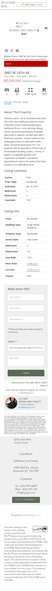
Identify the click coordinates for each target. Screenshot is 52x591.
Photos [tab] (17, 102)
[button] (26, 500)
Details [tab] (8, 102)
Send (26, 373)
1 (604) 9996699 (26, 404)
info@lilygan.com (31, 4)
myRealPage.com (32, 515)
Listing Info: (12, 211)
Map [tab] (25, 102)
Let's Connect (26, 500)
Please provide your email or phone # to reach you (25, 330)
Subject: (11, 341)
